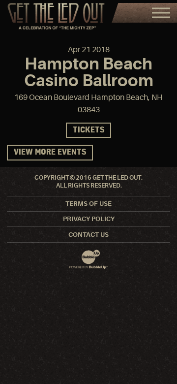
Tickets (88, 130)
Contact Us (88, 234)
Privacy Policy (89, 219)
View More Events (50, 152)
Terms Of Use (88, 203)
